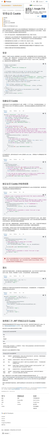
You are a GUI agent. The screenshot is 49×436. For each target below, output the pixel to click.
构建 (23, 10)
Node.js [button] (5, 110)
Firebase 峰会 (20, 400)
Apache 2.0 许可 (41, 387)
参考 (2, 400)
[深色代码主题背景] (43, 64)
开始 (44, 16)
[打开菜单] (2, 1)
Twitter (18, 402)
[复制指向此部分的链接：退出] (8, 268)
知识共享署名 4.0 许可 (21, 387)
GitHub (3, 406)
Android (3, 416)
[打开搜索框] (31, 1)
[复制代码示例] (45, 64)
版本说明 (35, 404)
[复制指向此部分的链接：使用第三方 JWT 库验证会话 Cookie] (36, 321)
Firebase (4, 10)
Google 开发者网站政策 (15, 389)
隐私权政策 (7, 430)
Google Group (36, 402)
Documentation (6, 5)
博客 (18, 398)
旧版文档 (35, 408)
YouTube (19, 404)
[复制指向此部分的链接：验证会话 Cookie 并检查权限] (29, 184)
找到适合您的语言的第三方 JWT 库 (12, 326)
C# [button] (23, 110)
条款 (2, 430)
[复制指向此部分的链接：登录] (8, 53)
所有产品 (3, 424)
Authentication (17, 5)
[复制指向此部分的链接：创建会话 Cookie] (19, 101)
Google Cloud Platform (6, 422)
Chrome (3, 418)
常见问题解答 (36, 406)
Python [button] (15, 110)
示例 (2, 402)
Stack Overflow (36, 400)
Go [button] (19, 110)
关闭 (38, 16)
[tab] (5, 110)
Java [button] (10, 110)
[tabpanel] (24, 132)
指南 (2, 398)
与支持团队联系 (36, 398)
